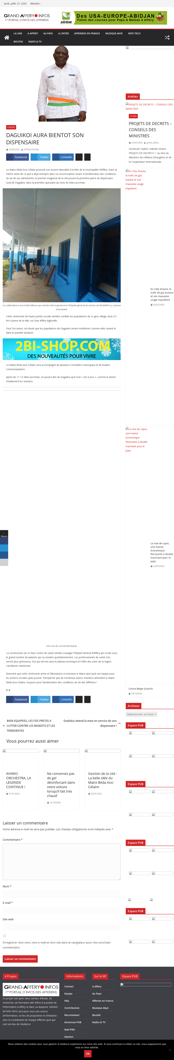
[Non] (169, 1050)
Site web (8, 919)
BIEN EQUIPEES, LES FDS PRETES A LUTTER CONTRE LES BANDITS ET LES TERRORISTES (31, 726)
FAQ (66, 1000)
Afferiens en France (87, 33)
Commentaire (13, 840)
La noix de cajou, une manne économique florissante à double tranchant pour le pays (162, 552)
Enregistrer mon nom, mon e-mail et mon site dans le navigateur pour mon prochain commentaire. (57, 945)
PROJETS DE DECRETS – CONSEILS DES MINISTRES (150, 129)
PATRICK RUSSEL (31, 149)
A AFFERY (33, 33)
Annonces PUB (72, 1022)
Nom (7, 886)
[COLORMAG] (31, 985)
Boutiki (18, 41)
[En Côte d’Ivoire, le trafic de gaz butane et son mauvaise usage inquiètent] (137, 297)
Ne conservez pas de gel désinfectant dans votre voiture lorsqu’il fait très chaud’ (61, 784)
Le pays (133, 116)
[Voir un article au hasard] (167, 37)
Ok (88, 1054)
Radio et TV (99, 1022)
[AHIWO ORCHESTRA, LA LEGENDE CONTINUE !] (21, 751)
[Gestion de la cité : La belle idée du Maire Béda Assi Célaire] (103, 751)
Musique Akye (114, 33)
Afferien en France (102, 1000)
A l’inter (63, 33)
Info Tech (134, 33)
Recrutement (72, 1015)
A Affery (11, 127)
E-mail (8, 903)
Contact (69, 986)
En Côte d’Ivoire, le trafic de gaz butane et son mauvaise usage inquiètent (162, 294)
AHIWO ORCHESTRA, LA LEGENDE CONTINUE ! (18, 780)
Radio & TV (35, 41)
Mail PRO (69, 1029)
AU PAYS (48, 33)
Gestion (68, 1036)
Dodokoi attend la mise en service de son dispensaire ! (90, 723)
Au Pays (96, 993)
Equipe (68, 993)
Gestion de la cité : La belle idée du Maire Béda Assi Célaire (102, 780)
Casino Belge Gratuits (140, 688)
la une (18, 33)
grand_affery (152, 142)
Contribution (72, 1008)
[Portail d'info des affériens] (7, 37)
